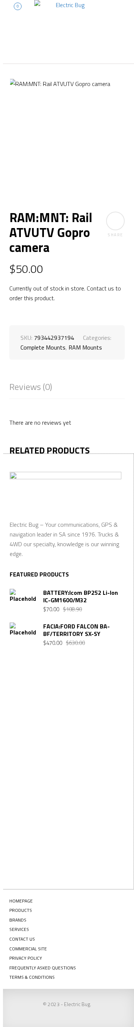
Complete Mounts (43, 347)
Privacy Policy (25, 958)
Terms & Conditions (32, 977)
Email (27, 786)
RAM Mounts (85, 347)
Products (20, 910)
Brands (17, 919)
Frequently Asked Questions (42, 967)
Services (19, 929)
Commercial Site (28, 948)
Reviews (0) (30, 386)
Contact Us (22, 939)
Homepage (21, 900)
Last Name (33, 749)
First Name (34, 713)
